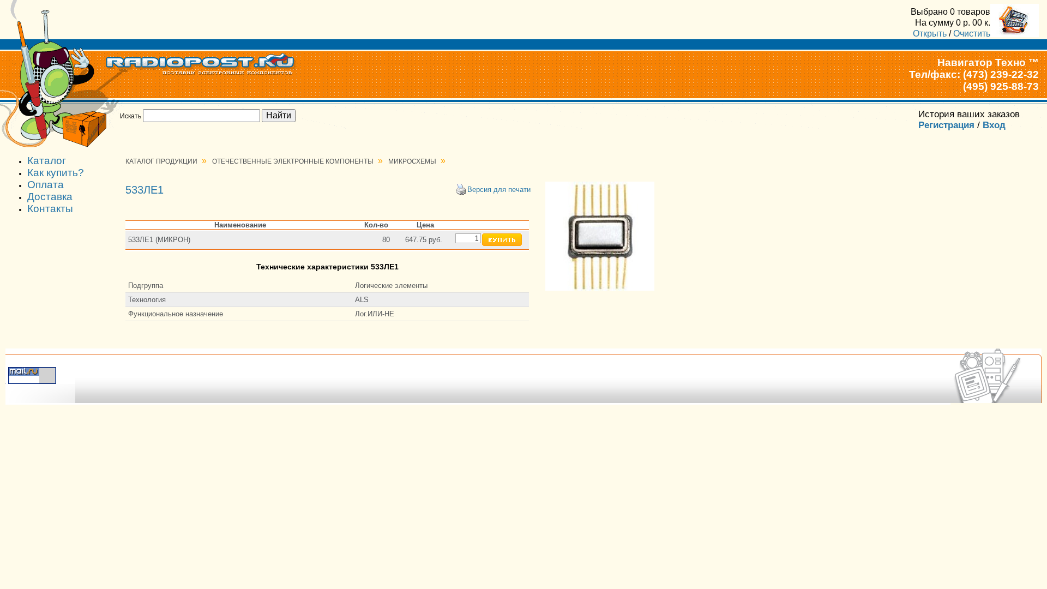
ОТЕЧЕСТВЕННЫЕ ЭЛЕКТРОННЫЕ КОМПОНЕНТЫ (293, 161)
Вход (994, 125)
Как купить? (55, 172)
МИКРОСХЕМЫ (412, 161)
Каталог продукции (161, 161)
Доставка (50, 196)
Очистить (971, 33)
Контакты (50, 208)
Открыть (930, 33)
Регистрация (946, 125)
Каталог (46, 160)
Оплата (45, 184)
